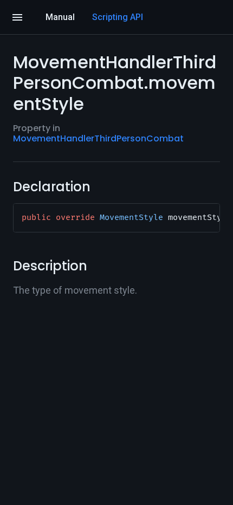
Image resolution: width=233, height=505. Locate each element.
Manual (60, 17)
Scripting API (117, 17)
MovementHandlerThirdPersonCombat (98, 138)
